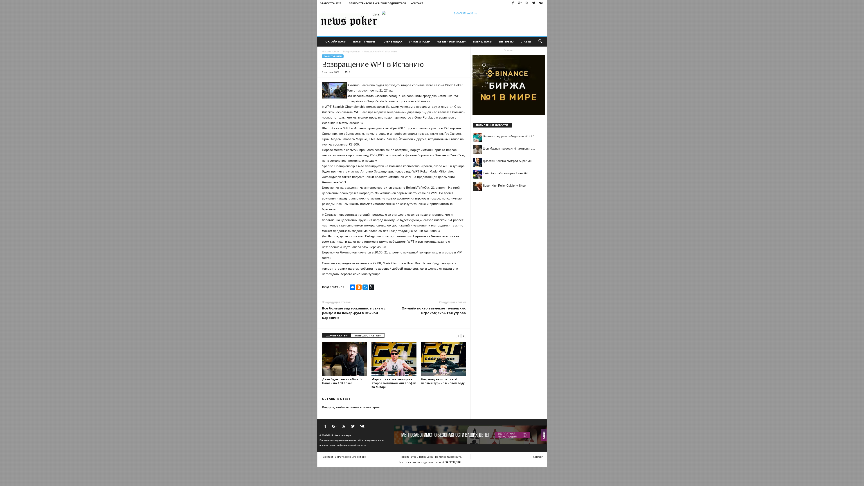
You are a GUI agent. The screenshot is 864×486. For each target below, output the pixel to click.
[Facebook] (513, 3)
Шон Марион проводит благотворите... (509, 148)
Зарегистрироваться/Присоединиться (377, 3)
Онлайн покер (335, 41)
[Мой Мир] (365, 287)
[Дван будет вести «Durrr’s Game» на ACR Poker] (344, 359)
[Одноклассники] (359, 287)
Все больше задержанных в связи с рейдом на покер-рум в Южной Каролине (353, 313)
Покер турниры (364, 41)
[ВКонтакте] (352, 287)
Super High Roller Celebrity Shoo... (505, 185)
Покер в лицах (392, 41)
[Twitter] (534, 3)
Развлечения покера (451, 41)
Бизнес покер (482, 41)
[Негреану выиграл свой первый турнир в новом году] (443, 359)
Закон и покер (419, 41)
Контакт (417, 3)
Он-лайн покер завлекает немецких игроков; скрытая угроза (434, 310)
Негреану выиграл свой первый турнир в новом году (443, 381)
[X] (371, 287)
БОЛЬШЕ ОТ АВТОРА (367, 335)
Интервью (506, 41)
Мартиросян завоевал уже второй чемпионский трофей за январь (393, 383)
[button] (540, 42)
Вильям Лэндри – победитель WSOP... (509, 136)
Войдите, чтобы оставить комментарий (351, 407)
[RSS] (527, 3)
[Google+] (520, 3)
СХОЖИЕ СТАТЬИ (337, 335)
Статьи (525, 41)
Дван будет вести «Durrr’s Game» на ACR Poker (342, 381)
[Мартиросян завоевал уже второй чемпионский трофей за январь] (393, 359)
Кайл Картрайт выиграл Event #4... (506, 173)
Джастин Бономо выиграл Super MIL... (509, 161)
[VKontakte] (541, 3)
